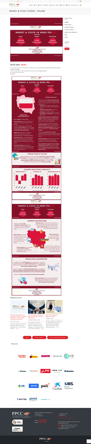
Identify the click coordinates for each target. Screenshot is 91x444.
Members (67, 22)
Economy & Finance (69, 27)
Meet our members (39, 337)
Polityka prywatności (63, 416)
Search (67, 48)
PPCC (43, 441)
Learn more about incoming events (57, 337)
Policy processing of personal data (66, 418)
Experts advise (68, 24)
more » (17, 328)
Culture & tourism (69, 29)
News (66, 34)
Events (66, 37)
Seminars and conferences (71, 32)
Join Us (27, 337)
